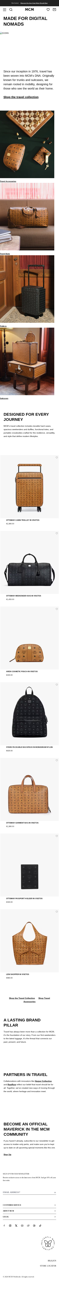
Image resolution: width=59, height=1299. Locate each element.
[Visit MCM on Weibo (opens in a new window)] (28, 1225)
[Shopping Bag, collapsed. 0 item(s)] (54, 9)
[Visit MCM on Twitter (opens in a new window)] (16, 1225)
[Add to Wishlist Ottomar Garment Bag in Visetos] (57, 760)
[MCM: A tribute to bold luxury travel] (29, 10)
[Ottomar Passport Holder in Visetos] (29, 865)
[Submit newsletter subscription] (55, 1192)
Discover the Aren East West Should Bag (34, 3)
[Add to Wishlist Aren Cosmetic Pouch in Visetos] (57, 609)
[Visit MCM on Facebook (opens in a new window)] (4, 1225)
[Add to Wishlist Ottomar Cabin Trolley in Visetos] (57, 457)
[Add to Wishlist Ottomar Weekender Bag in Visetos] (57, 533)
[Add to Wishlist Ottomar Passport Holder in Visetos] (57, 836)
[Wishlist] (48, 9)
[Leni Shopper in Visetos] (29, 940)
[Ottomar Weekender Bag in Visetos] (29, 562)
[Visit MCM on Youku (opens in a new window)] (34, 1225)
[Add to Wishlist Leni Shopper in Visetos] (57, 912)
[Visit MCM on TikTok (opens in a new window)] (40, 1225)
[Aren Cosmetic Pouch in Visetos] (29, 638)
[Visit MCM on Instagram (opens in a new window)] (10, 1225)
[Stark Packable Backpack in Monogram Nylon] (29, 713)
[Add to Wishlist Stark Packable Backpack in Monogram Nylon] (57, 685)
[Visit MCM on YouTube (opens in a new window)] (22, 1225)
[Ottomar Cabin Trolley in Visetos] (29, 486)
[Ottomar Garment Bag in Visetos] (29, 789)
